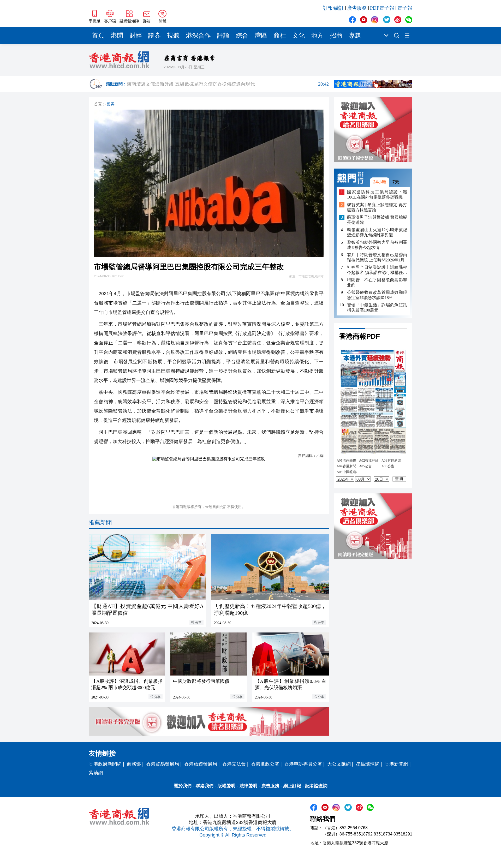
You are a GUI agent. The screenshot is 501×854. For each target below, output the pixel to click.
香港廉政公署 (265, 764)
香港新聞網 (396, 764)
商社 (279, 35)
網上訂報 (292, 785)
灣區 (261, 35)
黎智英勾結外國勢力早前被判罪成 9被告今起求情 (377, 245)
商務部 (134, 764)
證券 (154, 35)
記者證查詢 (316, 785)
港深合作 (198, 35)
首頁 (98, 35)
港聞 (117, 35)
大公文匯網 (339, 764)
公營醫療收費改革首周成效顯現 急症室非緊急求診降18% (377, 295)
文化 (298, 35)
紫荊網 (96, 772)
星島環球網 (367, 764)
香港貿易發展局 (162, 764)
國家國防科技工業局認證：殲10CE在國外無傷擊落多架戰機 (377, 194)
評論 (223, 35)
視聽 (173, 35)
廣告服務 (357, 8)
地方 (317, 35)
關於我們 (183, 785)
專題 (355, 35)
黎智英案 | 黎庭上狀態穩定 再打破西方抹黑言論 (377, 207)
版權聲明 (226, 785)
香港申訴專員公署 (303, 764)
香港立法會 (234, 764)
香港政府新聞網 (105, 764)
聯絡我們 (204, 785)
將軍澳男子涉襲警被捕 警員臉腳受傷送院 (377, 220)
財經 (135, 35)
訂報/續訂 (333, 8)
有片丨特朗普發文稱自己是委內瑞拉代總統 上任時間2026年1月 (377, 257)
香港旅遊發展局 (200, 764)
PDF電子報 (382, 8)
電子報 (404, 8)
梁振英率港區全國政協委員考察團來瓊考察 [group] (228, 84)
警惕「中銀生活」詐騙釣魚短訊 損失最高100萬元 (377, 307)
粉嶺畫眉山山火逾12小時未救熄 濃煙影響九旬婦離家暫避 (377, 232)
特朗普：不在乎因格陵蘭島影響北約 (377, 282)
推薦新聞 (100, 522)
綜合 (242, 35)
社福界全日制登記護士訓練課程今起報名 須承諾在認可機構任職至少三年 (377, 270)
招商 (336, 35)
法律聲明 (248, 785)
